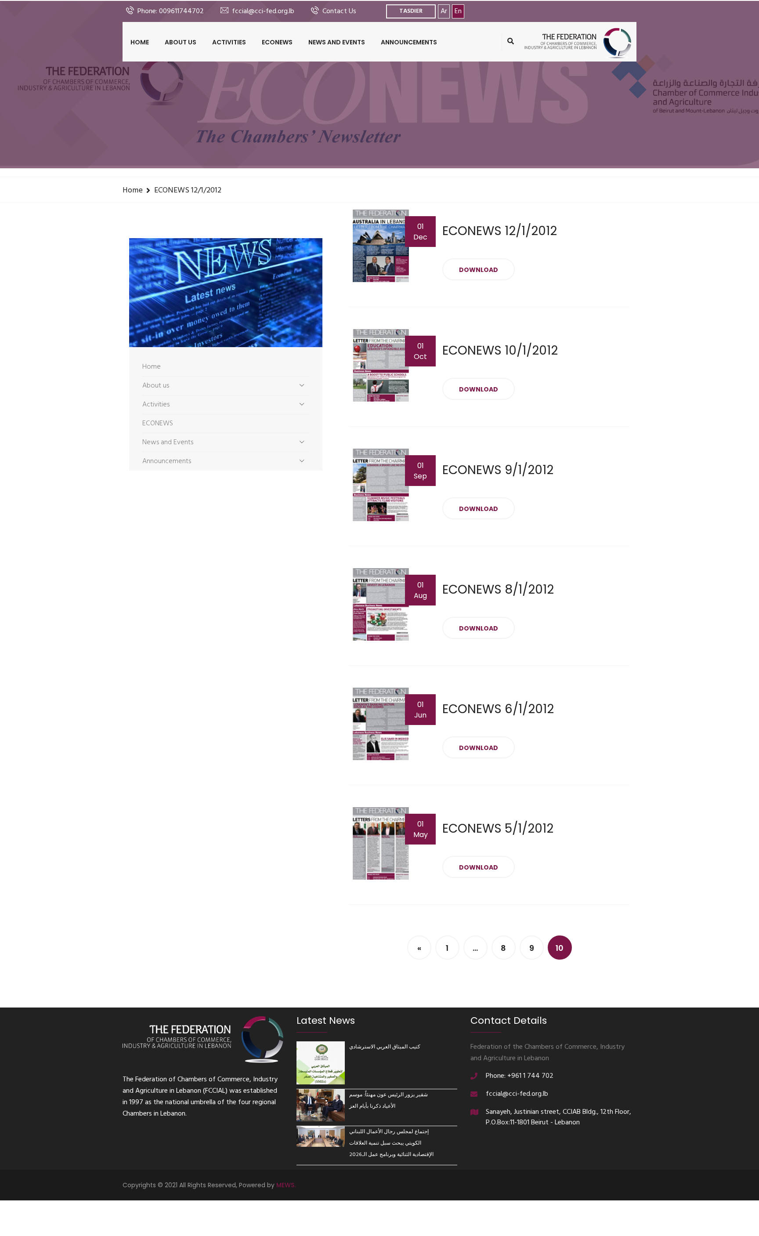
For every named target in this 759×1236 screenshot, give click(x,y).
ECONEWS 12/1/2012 (187, 190)
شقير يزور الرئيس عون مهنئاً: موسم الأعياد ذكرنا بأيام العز (388, 1101)
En (458, 11)
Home (139, 42)
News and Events (336, 42)
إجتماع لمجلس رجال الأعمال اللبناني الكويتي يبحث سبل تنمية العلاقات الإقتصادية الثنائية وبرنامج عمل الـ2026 (391, 1143)
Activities (229, 42)
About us (180, 42)
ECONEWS (277, 42)
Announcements (409, 42)
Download (478, 269)
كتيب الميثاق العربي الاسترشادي (384, 1047)
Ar (444, 11)
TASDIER (411, 11)
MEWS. (286, 1185)
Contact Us (339, 11)
